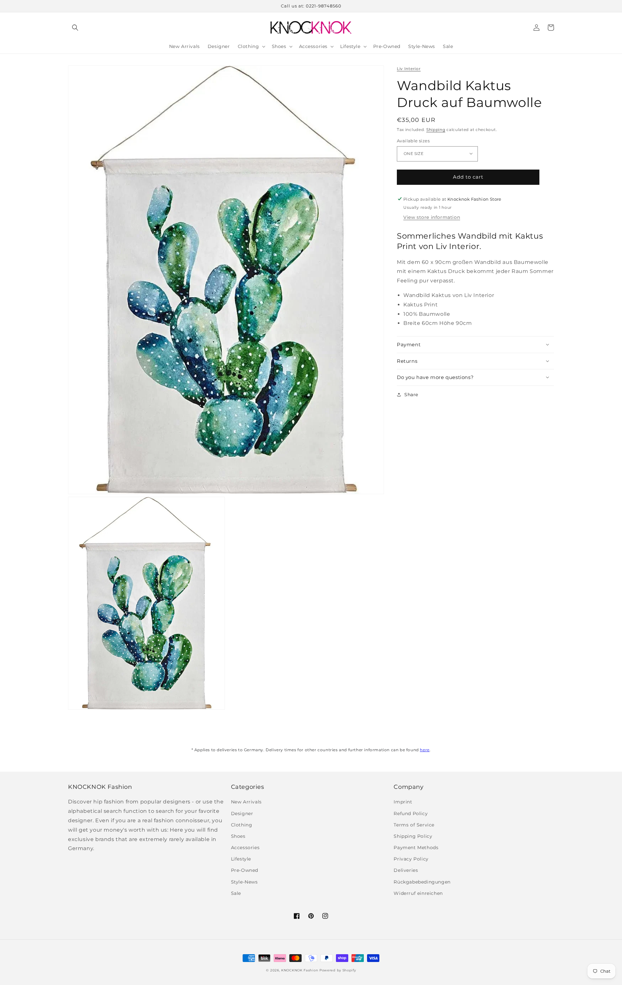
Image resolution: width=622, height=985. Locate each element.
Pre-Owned (244, 870)
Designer (242, 813)
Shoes (238, 836)
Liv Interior (408, 68)
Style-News (244, 882)
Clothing (241, 825)
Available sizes (413, 140)
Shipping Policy (413, 836)
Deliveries (406, 870)
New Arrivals (246, 802)
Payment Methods (416, 847)
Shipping (435, 129)
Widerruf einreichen (418, 893)
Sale (236, 893)
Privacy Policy (411, 859)
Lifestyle (241, 859)
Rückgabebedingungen (422, 882)
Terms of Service (414, 825)
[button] (75, 27)
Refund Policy (411, 813)
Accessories (245, 847)
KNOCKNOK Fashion (299, 970)
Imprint (403, 802)
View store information (431, 217)
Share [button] (411, 394)
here (424, 749)
